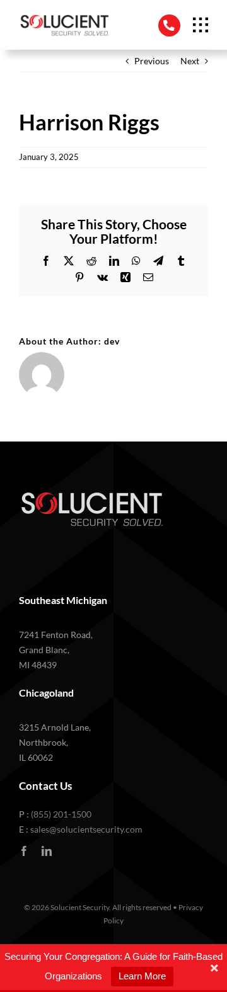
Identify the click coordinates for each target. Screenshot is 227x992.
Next (189, 60)
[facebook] (24, 851)
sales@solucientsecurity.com (86, 829)
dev (112, 341)
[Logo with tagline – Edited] (64, 16)
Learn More (142, 976)
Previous (151, 60)
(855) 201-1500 (61, 814)
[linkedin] (47, 851)
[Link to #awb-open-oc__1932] (200, 25)
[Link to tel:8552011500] (169, 25)
